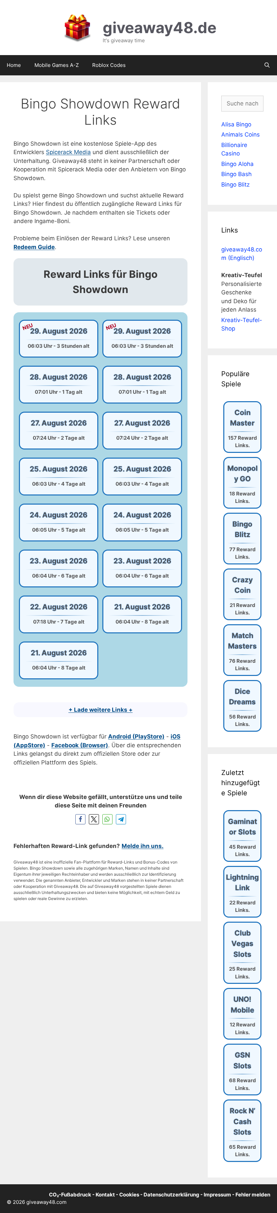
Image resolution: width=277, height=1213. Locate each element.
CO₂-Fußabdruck (70, 1194)
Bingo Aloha (237, 164)
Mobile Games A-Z (56, 65)
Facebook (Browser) (79, 745)
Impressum (217, 1194)
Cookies (129, 1194)
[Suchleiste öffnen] (267, 65)
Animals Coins (240, 134)
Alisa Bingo (236, 124)
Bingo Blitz (235, 184)
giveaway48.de (160, 27)
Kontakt (105, 1194)
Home (14, 65)
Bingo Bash (236, 174)
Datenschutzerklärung (171, 1194)
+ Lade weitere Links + (101, 709)
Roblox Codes (109, 65)
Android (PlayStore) (136, 736)
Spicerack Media (68, 152)
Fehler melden (252, 1194)
